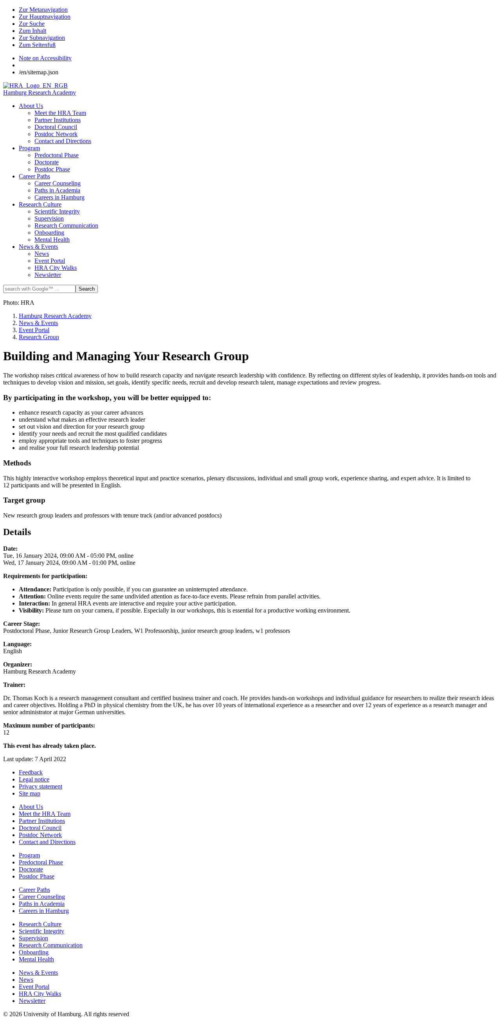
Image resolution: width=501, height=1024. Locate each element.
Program (29, 148)
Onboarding (49, 232)
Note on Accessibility (45, 58)
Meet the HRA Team (60, 113)
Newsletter (47, 274)
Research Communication (66, 225)
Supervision (49, 218)
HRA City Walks (55, 267)
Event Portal (49, 260)
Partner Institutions (57, 120)
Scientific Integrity (57, 211)
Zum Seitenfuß (37, 44)
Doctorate (46, 162)
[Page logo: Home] (35, 85)
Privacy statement (40, 786)
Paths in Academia (57, 190)
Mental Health (52, 239)
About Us (31, 105)
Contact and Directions (62, 141)
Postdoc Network (55, 134)
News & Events (38, 246)
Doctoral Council (55, 127)
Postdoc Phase (52, 169)
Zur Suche (32, 23)
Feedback (31, 772)
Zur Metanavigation (43, 9)
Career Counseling (57, 183)
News (41, 253)
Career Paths (34, 176)
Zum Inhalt (32, 30)
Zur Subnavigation (42, 37)
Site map (29, 793)
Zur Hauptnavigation (44, 16)
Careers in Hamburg (59, 197)
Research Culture (40, 204)
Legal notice (34, 779)
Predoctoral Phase (56, 155)
